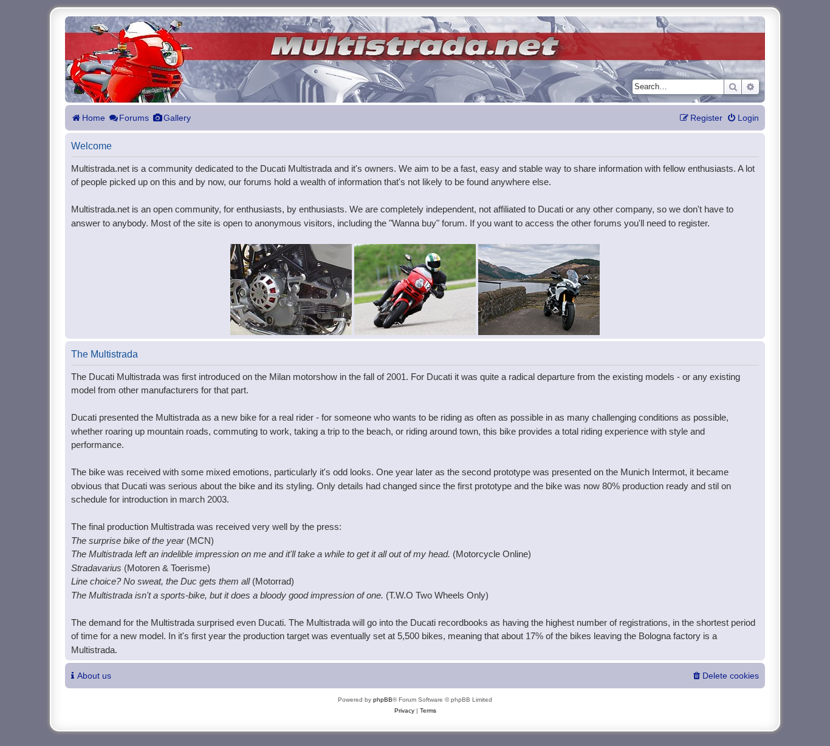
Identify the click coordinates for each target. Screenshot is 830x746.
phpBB (383, 699)
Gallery (177, 118)
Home (93, 118)
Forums (134, 118)
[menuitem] (743, 118)
